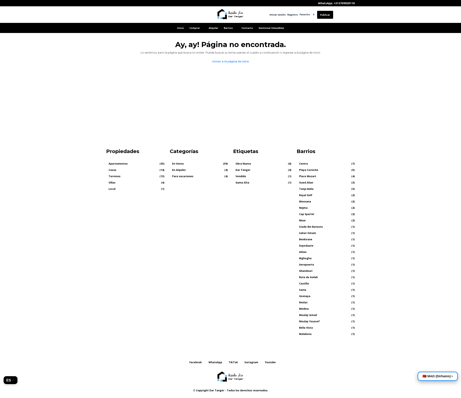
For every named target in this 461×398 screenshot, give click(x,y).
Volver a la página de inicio (230, 61)
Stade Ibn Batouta (311, 226)
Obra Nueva (243, 163)
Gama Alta (242, 182)
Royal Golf (305, 195)
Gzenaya (304, 296)
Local (112, 189)
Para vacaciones (182, 176)
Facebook (196, 362)
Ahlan (302, 252)
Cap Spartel (306, 214)
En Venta (178, 163)
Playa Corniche (308, 170)
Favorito (307, 14)
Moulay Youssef (309, 321)
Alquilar (213, 28)
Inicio (180, 28)
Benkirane (305, 239)
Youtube (270, 362)
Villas (112, 182)
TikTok (233, 362)
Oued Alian (306, 182)
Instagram (251, 362)
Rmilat (303, 302)
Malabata (305, 334)
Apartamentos (118, 163)
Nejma (303, 207)
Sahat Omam (307, 233)
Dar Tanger (243, 170)
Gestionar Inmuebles (271, 28)
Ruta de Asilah (308, 277)
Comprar (194, 28)
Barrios (228, 28)
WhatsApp (215, 362)
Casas (112, 170)
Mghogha (305, 258)
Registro (292, 14)
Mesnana (305, 201)
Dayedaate (306, 245)
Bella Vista (306, 327)
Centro (303, 163)
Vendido (241, 176)
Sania (302, 289)
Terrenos (114, 176)
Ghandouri (305, 271)
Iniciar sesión (278, 14)
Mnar (302, 220)
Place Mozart (307, 176)
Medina (304, 308)
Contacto (247, 28)
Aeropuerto (306, 264)
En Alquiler (179, 170)
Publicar (325, 14)
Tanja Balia (306, 189)
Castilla (304, 283)
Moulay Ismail (308, 315)
